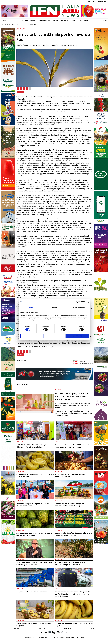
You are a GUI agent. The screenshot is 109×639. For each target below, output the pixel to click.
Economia (55, 20)
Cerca (105, 20)
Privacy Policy (70, 637)
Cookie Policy (80, 637)
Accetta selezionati (54, 336)
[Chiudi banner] (88, 302)
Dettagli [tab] (54, 307)
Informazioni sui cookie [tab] (78, 307)
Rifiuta (31, 336)
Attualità (25, 20)
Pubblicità (41, 628)
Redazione (83, 361)
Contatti (93, 628)
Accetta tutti (77, 336)
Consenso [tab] (30, 307)
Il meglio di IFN (65, 20)
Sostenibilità (84, 20)
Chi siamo (16, 628)
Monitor (74, 20)
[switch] (45, 329)
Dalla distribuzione (44, 20)
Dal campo (33, 20)
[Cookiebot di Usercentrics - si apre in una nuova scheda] (78, 302)
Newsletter (67, 628)
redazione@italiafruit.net (86, 363)
